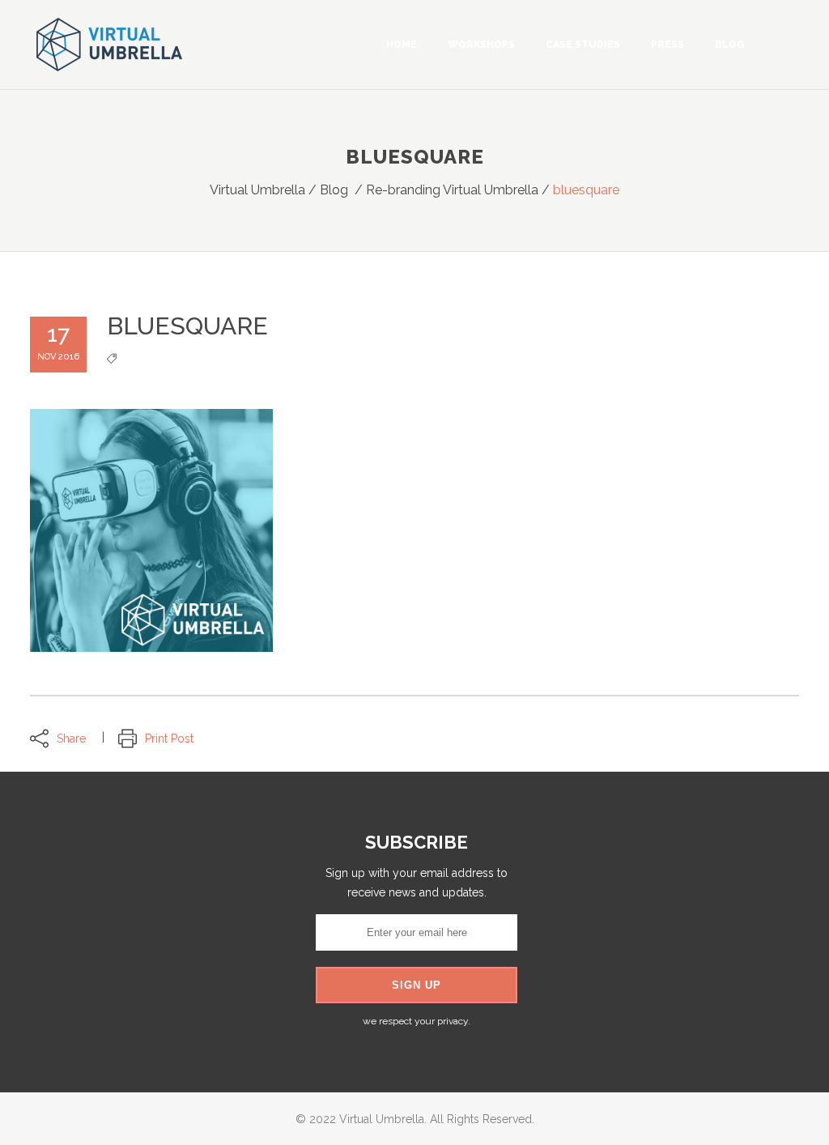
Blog (334, 190)
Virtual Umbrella (257, 190)
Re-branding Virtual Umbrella (452, 190)
